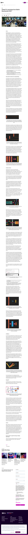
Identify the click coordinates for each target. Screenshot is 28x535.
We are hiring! (21, 522)
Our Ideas (3, 520)
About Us (20, 516)
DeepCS (10, 39)
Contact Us (20, 518)
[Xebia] (2, 2)
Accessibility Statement (14, 519)
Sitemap (11, 521)
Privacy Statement (13, 517)
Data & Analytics (7, 446)
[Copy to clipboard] (8, 15)
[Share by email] (6, 15)
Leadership (20, 517)
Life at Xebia (21, 519)
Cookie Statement (13, 518)
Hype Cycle (18, 36)
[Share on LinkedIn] (4, 15)
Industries (3, 516)
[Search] (22, 2)
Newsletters (21, 520)
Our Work (3, 519)
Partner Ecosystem (5, 518)
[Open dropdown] (27, 2)
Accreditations (12, 520)
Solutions (3, 517)
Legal (11, 516)
